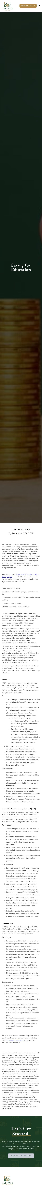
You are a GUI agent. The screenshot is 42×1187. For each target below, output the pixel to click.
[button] (39, 6)
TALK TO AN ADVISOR (21, 1156)
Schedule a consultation (15, 1040)
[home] (7, 6)
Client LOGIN (28, 6)
